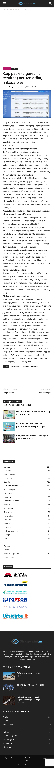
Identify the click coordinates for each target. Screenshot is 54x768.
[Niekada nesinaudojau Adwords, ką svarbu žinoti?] (9, 414)
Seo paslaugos (45, 393)
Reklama (23, 9)
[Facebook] (5, 377)
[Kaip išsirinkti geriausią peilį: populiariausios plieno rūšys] (9, 700)
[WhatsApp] (22, 377)
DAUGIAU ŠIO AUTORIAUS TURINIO (17, 405)
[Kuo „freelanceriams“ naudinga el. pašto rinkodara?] (9, 438)
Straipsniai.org (14, 87)
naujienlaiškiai (15, 366)
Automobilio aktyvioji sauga (28, 673)
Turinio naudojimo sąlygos (38, 758)
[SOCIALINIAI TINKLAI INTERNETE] (9, 687)
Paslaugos (13, 9)
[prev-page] (4, 447)
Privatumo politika (20, 758)
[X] (10, 377)
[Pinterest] (16, 377)
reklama (26, 366)
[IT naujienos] (15, 601)
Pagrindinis (8, 758)
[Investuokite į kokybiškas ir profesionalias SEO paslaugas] (9, 426)
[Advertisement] (27, 39)
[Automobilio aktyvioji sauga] (9, 676)
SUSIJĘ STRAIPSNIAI (12, 402)
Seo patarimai (8, 393)
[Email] (33, 377)
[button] (4, 3)
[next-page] (8, 447)
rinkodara (34, 366)
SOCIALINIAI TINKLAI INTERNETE (30, 685)
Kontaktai (27, 760)
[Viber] (28, 377)
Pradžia (5, 9)
